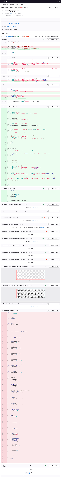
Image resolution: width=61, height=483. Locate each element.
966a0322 (12, 13)
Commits (18, 4)
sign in (31, 475)
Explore (5, 1)
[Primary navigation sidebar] (1, 4)
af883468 (8, 19)
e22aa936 (22, 4)
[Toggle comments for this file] (48, 39)
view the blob (43, 227)
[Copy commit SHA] (9, 7)
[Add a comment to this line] (1, 42)
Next (34, 472)
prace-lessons (5, 4)
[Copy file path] (9, 39)
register (27, 475)
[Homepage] (2, 1)
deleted (14, 211)
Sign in (58, 1)
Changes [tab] (4, 33)
